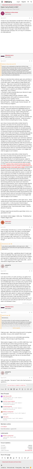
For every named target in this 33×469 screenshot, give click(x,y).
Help (24, 467)
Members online (6, 424)
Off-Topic (5, 414)
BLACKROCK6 (28, 450)
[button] (1, 465)
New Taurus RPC (7, 396)
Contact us (3, 467)
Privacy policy (18, 467)
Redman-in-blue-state (7, 9)
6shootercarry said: (6, 244)
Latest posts (4, 433)
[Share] (30, 18)
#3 (31, 227)
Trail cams (5, 417)
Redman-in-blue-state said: (8, 64)
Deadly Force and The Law (9, 409)
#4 (31, 271)
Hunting (5, 419)
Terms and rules (10, 467)
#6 (31, 377)
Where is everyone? (8, 411)
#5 (31, 312)
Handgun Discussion (8, 399)
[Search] (31, 1)
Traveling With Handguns (9, 404)
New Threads (5, 394)
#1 (31, 18)
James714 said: (5, 315)
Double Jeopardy (7, 406)
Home (27, 467)
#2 (31, 61)
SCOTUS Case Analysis (9, 401)
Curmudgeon (4, 426)
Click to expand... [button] (16, 328)
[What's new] (28, 1)
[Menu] (2, 1)
